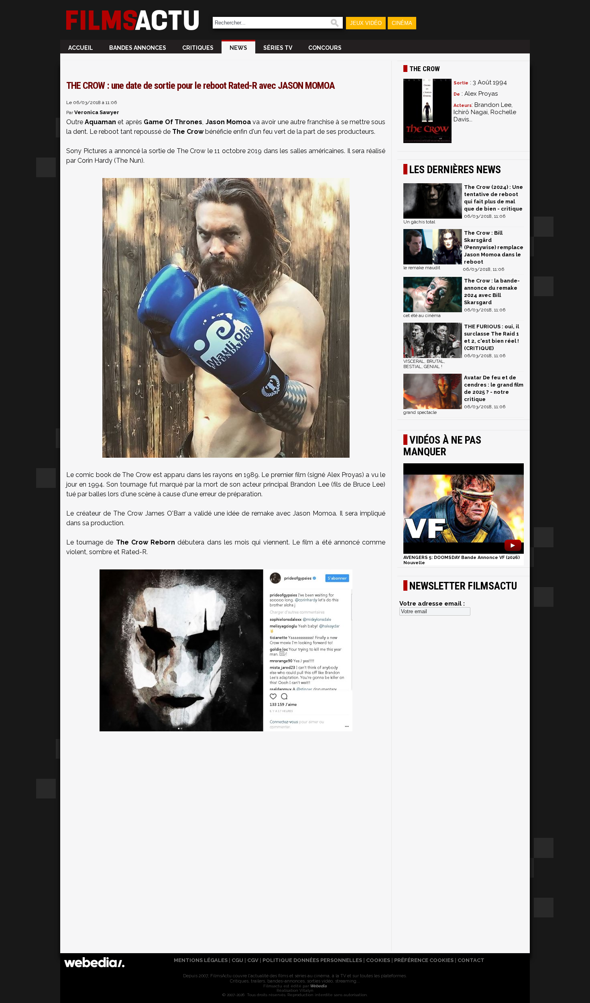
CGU (237, 960)
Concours (325, 48)
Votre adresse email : (432, 603)
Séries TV (277, 48)
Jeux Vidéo (366, 23)
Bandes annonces (137, 48)
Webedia (318, 986)
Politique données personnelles (312, 960)
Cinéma (402, 23)
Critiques (198, 48)
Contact (471, 960)
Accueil (80, 48)
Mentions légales (201, 960)
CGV (252, 960)
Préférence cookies (424, 960)
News (238, 48)
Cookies (378, 960)
